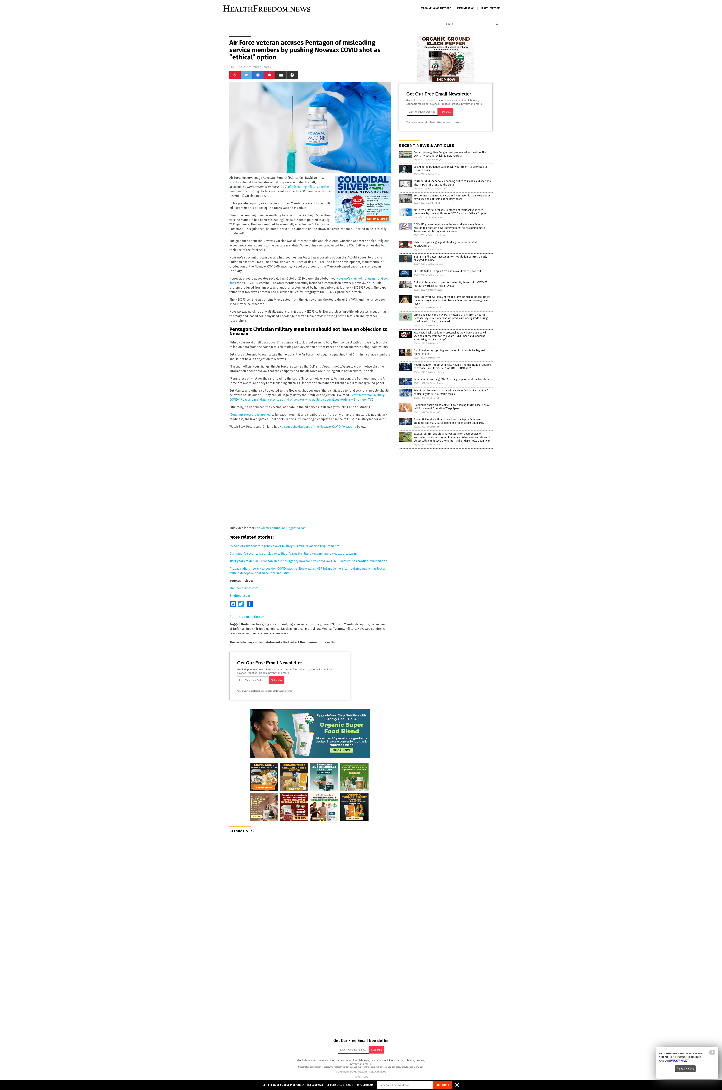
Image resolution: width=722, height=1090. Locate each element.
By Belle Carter (435, 250)
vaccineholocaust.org (436, 8)
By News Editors (435, 264)
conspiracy (313, 624)
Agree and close (685, 1068)
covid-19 (328, 624)
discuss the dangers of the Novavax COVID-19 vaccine (319, 426)
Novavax (363, 629)
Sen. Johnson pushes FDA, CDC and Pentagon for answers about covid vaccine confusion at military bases (452, 197)
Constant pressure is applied (251, 414)
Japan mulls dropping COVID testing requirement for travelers (451, 379)
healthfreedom (490, 8)
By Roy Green (434, 174)
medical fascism (280, 629)
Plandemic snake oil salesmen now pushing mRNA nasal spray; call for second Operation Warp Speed (452, 406)
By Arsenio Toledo (436, 372)
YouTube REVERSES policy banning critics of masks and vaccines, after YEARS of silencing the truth (452, 183)
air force (257, 624)
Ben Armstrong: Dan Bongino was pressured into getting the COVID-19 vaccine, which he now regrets (450, 154)
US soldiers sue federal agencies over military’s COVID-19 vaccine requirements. (284, 546)
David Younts (344, 624)
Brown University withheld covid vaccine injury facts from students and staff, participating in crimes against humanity (449, 421)
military (351, 629)
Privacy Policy (361, 1077)
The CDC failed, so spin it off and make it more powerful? (448, 271)
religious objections (242, 633)
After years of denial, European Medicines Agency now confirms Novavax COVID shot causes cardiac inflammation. (308, 561)
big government (276, 624)
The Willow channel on (280, 528)
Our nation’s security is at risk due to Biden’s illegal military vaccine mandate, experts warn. (293, 553)
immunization (466, 8)
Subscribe (442, 1085)
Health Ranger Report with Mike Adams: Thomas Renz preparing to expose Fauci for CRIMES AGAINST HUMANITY (452, 366)
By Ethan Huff (434, 203)
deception (362, 624)
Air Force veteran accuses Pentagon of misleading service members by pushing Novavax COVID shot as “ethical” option (450, 211)
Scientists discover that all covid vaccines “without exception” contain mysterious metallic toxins (451, 392)
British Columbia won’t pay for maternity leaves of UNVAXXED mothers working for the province (451, 284)
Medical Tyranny (333, 629)
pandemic (378, 629)
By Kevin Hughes (435, 159)
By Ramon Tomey (436, 217)
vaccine (263, 633)
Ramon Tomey (261, 67)
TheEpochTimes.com (243, 588)
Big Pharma (296, 624)
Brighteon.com (239, 595)
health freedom (257, 629)
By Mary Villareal (435, 290)
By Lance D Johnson (437, 188)
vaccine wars (279, 633)
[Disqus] (310, 883)
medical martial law (306, 629)
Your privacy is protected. (248, 691)
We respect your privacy (341, 1067)
